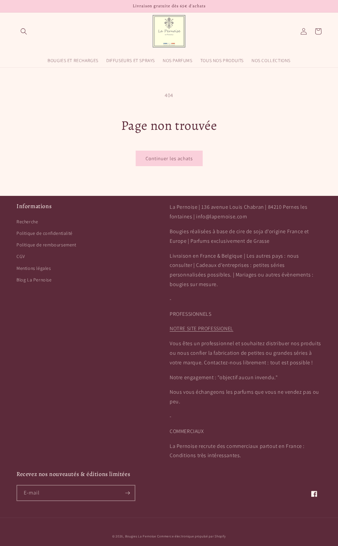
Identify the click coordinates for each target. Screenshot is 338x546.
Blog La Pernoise (34, 280)
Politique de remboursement (46, 245)
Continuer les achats (169, 158)
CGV (21, 256)
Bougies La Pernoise (140, 536)
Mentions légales (34, 268)
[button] (24, 31)
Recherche (27, 222)
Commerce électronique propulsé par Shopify (191, 536)
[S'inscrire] (127, 493)
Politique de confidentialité (45, 233)
